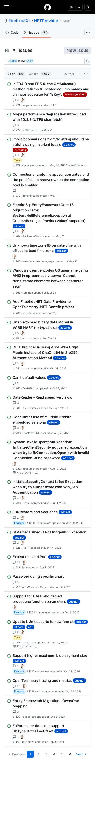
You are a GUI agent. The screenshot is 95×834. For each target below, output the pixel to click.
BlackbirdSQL (31, 433)
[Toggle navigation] (7, 7)
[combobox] (45, 61)
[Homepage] (47, 7)
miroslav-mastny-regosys (38, 261)
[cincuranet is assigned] (22, 100)
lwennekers (44, 523)
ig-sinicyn (28, 741)
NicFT (26, 547)
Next (79, 754)
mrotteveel (43, 671)
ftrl (23, 567)
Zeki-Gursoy (30, 388)
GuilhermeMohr (31, 236)
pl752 (25, 130)
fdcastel (27, 313)
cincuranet (28, 165)
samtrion (27, 292)
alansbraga (29, 716)
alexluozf (28, 338)
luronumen (29, 368)
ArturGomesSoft (32, 587)
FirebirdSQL (20, 20)
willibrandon (43, 691)
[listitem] (47, 94)
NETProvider (46, 20)
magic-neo (29, 105)
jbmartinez (29, 195)
